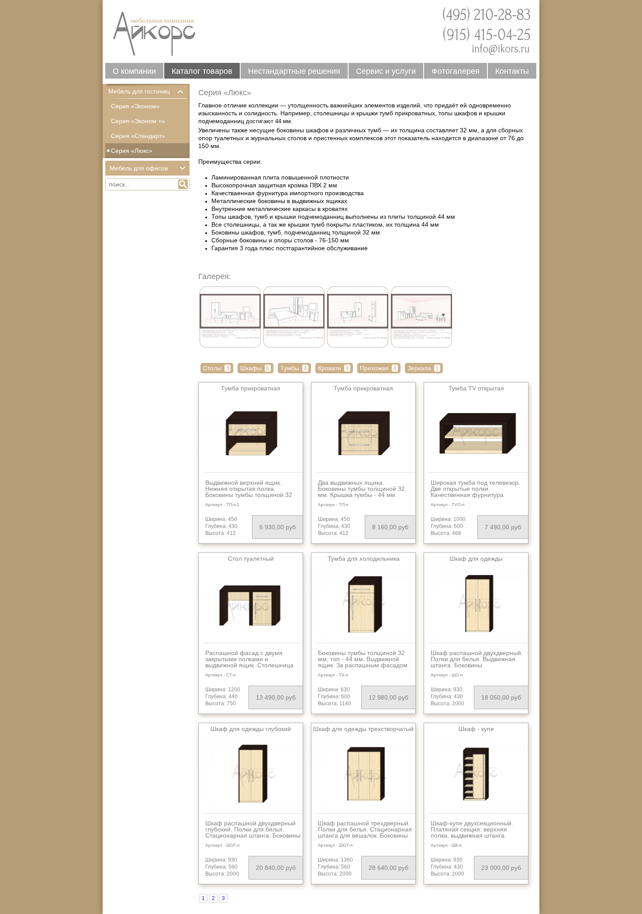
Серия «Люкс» (131, 150)
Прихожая (378, 368)
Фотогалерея (455, 71)
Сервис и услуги (386, 71)
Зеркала (423, 368)
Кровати (333, 368)
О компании (134, 71)
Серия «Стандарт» (138, 135)
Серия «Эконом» (135, 106)
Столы (216, 368)
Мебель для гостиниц (139, 91)
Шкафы (254, 368)
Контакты (512, 71)
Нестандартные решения (294, 71)
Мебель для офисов (139, 168)
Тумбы (293, 368)
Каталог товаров (202, 71)
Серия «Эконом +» (138, 120)
